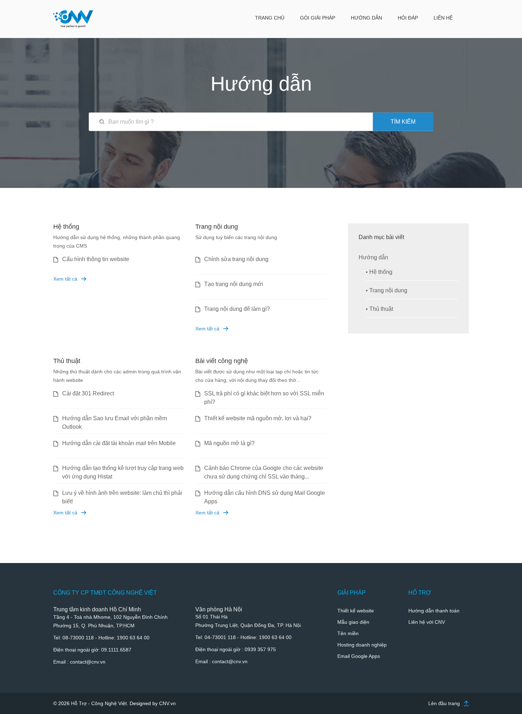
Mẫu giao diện (353, 622)
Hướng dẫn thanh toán (434, 610)
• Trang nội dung (386, 290)
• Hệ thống (379, 272)
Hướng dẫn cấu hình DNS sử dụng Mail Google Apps (264, 497)
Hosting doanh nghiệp (362, 645)
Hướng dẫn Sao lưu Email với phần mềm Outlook (114, 422)
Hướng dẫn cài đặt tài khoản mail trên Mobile (119, 443)
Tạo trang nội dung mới (233, 284)
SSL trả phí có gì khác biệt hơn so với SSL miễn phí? (264, 397)
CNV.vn (167, 703)
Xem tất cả (65, 279)
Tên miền (348, 633)
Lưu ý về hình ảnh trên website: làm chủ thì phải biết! (122, 497)
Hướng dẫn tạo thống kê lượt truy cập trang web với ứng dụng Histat (123, 472)
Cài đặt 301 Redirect (88, 393)
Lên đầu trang (444, 703)
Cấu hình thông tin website (95, 259)
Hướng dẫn (374, 257)
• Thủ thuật (379, 309)
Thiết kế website (355, 610)
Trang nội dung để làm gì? (237, 309)
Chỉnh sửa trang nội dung (236, 259)
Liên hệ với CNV (426, 622)
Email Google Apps (358, 656)
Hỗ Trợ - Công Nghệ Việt (99, 703)
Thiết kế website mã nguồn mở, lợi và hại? (257, 418)
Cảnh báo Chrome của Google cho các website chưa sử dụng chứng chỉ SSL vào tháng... (263, 472)
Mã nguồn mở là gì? (229, 443)
